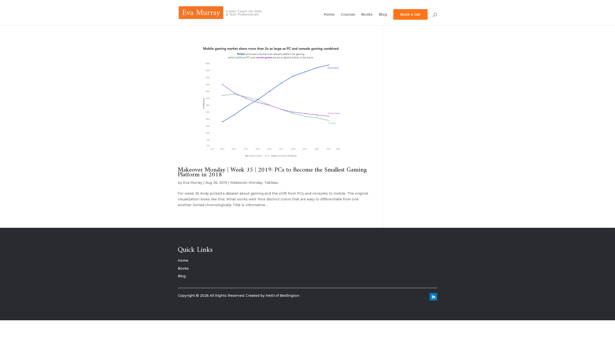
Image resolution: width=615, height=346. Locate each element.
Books (367, 15)
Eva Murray (192, 182)
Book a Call (410, 14)
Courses (348, 15)
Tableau (271, 182)
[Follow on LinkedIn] (433, 297)
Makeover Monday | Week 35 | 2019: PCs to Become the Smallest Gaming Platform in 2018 (272, 172)
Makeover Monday (246, 182)
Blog (383, 15)
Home (329, 15)
